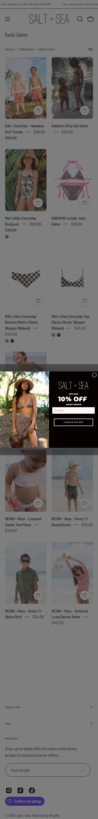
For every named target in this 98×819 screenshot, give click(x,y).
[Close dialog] (94, 375)
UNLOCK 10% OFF (73, 422)
